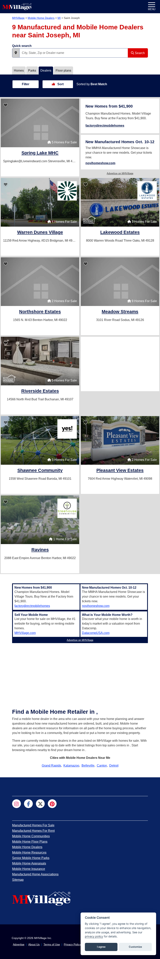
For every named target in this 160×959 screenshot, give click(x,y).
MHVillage (18, 17)
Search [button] (139, 53)
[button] (16, 53)
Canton (102, 765)
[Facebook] (28, 803)
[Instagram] (16, 803)
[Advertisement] (120, 364)
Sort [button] (60, 84)
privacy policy (94, 936)
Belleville (88, 765)
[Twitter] (40, 803)
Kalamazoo (71, 765)
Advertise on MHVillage (120, 173)
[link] (40, 153)
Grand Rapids (51, 765)
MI (59, 17)
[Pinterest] (52, 803)
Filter (25, 84)
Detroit (113, 765)
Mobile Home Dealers (41, 17)
